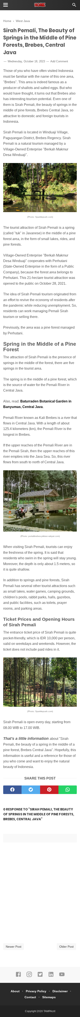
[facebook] (12, 789)
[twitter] (31, 789)
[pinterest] (49, 789)
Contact (30, 997)
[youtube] (62, 976)
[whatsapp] (67, 789)
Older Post (66, 946)
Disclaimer (60, 991)
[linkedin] (51, 976)
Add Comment (59, 61)
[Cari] (74, 6)
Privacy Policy (36, 991)
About (15, 991)
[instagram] (29, 976)
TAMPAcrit (49, 1011)
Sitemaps (49, 997)
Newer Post (13, 946)
